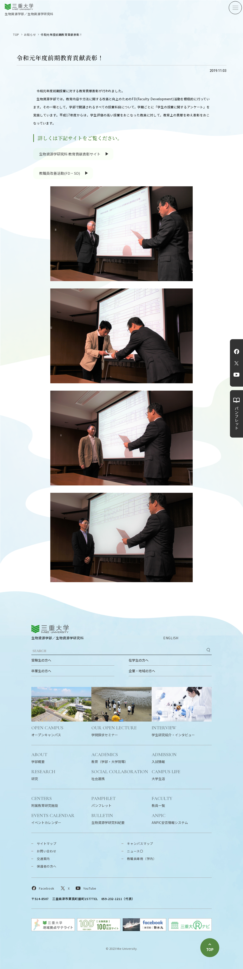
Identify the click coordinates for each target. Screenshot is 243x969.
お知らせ (30, 34)
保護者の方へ (46, 866)
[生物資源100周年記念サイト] (99, 929)
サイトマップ (46, 843)
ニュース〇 (135, 851)
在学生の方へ (139, 660)
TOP (16, 34)
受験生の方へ (41, 660)
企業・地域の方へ (142, 670)
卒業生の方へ (41, 670)
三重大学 (50, 629)
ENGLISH (170, 637)
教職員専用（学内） (141, 858)
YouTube (236, 375)
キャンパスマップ (140, 843)
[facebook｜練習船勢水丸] (144, 929)
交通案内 (43, 858)
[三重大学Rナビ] (190, 929)
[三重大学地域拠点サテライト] (53, 929)
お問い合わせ (46, 851)
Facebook (236, 351)
